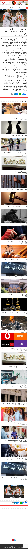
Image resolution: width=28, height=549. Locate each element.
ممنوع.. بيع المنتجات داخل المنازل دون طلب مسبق (16, 276)
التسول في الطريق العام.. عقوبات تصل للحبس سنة (16, 224)
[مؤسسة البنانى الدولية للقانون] (14, 2)
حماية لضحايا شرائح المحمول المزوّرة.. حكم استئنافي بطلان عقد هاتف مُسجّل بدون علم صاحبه (14, 349)
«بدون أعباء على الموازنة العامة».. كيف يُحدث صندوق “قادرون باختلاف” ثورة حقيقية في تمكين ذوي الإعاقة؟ (16, 459)
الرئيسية (18, 35)
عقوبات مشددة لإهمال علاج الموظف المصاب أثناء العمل (15, 330)
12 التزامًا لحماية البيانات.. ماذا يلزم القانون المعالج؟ (16, 259)
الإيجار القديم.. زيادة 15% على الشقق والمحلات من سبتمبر (14, 206)
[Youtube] (13, 540)
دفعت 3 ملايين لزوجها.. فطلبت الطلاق (18, 7)
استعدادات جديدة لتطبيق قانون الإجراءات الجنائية (17, 118)
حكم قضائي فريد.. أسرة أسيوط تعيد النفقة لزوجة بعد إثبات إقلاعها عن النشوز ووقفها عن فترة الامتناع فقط (15, 367)
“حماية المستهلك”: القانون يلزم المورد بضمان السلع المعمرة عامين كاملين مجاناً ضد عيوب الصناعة (14, 477)
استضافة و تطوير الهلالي (14, 546)
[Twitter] (15, 540)
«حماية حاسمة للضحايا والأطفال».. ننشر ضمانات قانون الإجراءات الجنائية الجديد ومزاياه (15, 441)
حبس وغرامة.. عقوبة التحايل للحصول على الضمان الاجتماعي (14, 189)
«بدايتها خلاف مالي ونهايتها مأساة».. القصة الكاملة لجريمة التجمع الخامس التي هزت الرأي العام (15, 422)
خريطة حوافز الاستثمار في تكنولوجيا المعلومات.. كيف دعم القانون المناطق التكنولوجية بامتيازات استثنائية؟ (15, 385)
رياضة (15, 35)
